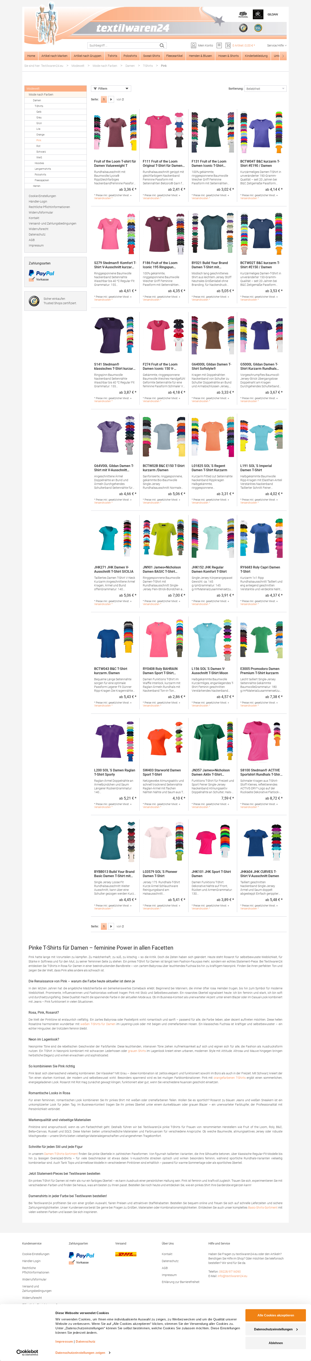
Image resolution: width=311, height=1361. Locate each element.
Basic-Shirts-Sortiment (263, 1207)
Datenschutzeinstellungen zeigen (80, 1352)
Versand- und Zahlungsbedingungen (52, 223)
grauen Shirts (137, 1051)
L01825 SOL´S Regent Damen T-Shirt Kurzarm (209, 468)
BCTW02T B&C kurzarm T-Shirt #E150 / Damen (260, 265)
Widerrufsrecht (38, 229)
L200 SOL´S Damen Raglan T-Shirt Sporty (114, 772)
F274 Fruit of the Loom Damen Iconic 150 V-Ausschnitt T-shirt (160, 366)
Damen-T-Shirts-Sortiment (61, 1154)
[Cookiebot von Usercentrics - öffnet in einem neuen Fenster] (27, 1353)
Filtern (102, 88)
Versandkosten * (103, 198)
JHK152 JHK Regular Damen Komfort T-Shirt (209, 569)
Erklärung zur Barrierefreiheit (181, 1282)
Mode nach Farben (41, 94)
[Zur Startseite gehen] (155, 23)
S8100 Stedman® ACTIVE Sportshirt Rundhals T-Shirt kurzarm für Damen (260, 772)
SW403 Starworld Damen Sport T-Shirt (162, 772)
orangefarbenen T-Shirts (230, 1077)
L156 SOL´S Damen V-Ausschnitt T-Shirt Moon (210, 671)
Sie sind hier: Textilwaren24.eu (43, 65)
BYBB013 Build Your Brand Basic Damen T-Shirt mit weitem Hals (114, 874)
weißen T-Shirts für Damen (98, 1024)
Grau (39, 117)
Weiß (39, 157)
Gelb (38, 111)
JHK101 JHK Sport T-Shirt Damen (211, 874)
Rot (38, 146)
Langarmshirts (43, 168)
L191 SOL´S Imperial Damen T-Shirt (256, 468)
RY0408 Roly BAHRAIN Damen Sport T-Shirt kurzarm (160, 671)
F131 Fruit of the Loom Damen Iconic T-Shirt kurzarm (209, 163)
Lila (38, 128)
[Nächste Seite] (111, 99)
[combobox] (122, 45)
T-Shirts (39, 106)
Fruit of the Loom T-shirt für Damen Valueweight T (115, 163)
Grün (39, 123)
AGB (32, 240)
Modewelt (33, 88)
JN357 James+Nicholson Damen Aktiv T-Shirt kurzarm (211, 772)
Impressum (36, 245)
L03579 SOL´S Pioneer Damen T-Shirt (160, 874)
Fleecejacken (42, 180)
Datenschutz (37, 234)
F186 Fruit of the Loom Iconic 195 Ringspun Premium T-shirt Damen (161, 265)
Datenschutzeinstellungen (273, 1329)
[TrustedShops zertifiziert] (243, 28)
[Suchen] (162, 45)
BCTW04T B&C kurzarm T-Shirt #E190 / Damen (260, 163)
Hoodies (39, 163)
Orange (40, 134)
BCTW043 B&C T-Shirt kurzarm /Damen (110, 671)
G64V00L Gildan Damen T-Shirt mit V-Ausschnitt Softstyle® (114, 468)
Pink (38, 140)
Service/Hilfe (275, 45)
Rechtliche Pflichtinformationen (49, 207)
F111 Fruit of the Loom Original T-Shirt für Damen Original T (162, 163)
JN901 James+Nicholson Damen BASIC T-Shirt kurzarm (162, 569)
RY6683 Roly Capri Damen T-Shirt (260, 569)
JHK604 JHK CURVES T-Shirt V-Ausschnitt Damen (259, 874)
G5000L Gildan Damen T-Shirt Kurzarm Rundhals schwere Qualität (259, 366)
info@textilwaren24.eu (232, 1276)
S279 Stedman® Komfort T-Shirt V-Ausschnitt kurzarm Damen (115, 265)
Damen (37, 100)
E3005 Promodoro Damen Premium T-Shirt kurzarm (259, 671)
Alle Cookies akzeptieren (275, 1315)
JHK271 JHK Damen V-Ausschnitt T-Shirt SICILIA (113, 569)
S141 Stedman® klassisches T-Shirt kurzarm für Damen (115, 366)
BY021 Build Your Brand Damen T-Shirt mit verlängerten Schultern (210, 265)
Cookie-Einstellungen (42, 196)
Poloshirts (40, 174)
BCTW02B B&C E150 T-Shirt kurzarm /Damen (163, 468)
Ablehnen (276, 1343)
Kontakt (34, 218)
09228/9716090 (230, 1271)
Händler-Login (38, 201)
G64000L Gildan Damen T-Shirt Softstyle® (211, 366)
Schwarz (41, 151)
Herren (36, 186)
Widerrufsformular (41, 212)
